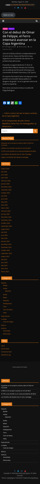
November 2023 (6, 247)
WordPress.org (6, 355)
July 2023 (4, 259)
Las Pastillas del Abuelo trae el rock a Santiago (16, 154)
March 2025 (5, 208)
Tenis (5, 307)
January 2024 (5, 241)
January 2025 (5, 214)
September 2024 (6, 226)
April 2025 (4, 205)
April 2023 (4, 268)
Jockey (5, 294)
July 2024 (4, 232)
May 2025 (4, 202)
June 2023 (4, 262)
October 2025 (5, 193)
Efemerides (6, 334)
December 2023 (6, 244)
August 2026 (5, 169)
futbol (10, 49)
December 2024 (6, 217)
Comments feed (6, 352)
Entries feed (5, 349)
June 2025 (4, 199)
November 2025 (6, 190)
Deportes (8, 291)
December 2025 (6, 187)
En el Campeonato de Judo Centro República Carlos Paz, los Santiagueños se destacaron (19, 123)
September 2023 (6, 253)
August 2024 (5, 229)
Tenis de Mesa (8, 310)
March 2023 (5, 271)
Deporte (3, 283)
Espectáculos (5, 316)
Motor (5, 297)
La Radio (4, 319)
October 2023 (5, 250)
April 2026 (4, 178)
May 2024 (4, 238)
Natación (6, 300)
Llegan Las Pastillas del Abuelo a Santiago (14, 157)
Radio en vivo (8, 15)
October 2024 (5, 223)
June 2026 (4, 175)
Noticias (11, 29)
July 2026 (4, 172)
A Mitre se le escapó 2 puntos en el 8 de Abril (16, 148)
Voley (5, 313)
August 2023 (5, 256)
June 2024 (4, 235)
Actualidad (6, 331)
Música (3, 325)
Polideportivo (7, 303)
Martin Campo (23, 47)
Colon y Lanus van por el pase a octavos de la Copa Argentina (19, 114)
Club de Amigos (8, 322)
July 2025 (4, 196)
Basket (5, 285)
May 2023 (4, 265)
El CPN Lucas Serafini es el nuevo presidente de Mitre (18, 151)
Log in (3, 346)
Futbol (5, 29)
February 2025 (5, 211)
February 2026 (5, 181)
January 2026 (5, 184)
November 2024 (6, 220)
